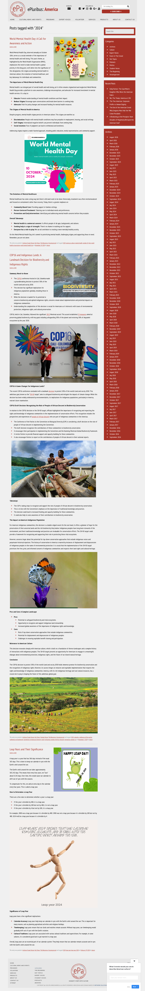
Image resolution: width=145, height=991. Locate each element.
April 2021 (113, 289)
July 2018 (113, 375)
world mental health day (26, 245)
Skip (128, 986)
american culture (70, 243)
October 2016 (114, 434)
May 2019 (113, 344)
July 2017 (113, 409)
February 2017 (114, 421)
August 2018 (114, 372)
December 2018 (115, 360)
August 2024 (114, 202)
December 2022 (115, 264)
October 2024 (114, 196)
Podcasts (112, 62)
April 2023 (113, 251)
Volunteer (79, 19)
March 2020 (113, 323)
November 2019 (115, 329)
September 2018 (115, 369)
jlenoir (48, 245)
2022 (48, 314)
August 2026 (114, 137)
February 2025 (114, 183)
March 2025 (113, 180)
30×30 (32, 394)
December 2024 (115, 190)
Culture (112, 50)
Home (12, 19)
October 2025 (114, 159)
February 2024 (114, 220)
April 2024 (113, 214)
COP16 (19, 278)
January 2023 (114, 261)
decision (51, 391)
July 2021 (113, 282)
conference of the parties (85, 737)
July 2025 (113, 168)
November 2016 (115, 431)
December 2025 (115, 152)
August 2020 (114, 310)
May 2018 (113, 378)
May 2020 (113, 316)
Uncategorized (52, 243)
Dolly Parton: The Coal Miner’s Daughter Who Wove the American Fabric (121, 92)
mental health (78, 243)
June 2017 (113, 412)
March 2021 (113, 292)
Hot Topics (37, 243)
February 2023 (114, 258)
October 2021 (114, 273)
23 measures (82, 314)
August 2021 (114, 279)
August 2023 (114, 239)
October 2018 (114, 366)
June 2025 (113, 171)
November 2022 (115, 267)
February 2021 (114, 295)
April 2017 (113, 415)
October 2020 (114, 304)
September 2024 (115, 199)
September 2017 (115, 403)
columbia (76, 737)
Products (104, 19)
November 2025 (115, 156)
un (75, 740)
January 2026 (114, 149)
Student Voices (44, 737)
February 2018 (114, 387)
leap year (68, 950)
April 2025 (113, 177)
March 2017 (113, 418)
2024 (64, 243)
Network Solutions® (101, 985)
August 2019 (114, 335)
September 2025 (115, 162)
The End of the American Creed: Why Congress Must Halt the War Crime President (120, 110)
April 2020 (113, 319)
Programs (50, 19)
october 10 (85, 243)
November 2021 (115, 270)
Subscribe (115, 11)
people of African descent (40, 416)
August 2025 (114, 165)
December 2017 (115, 394)
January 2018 (114, 390)
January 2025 (114, 186)
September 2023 (115, 236)
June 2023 (113, 245)
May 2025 (113, 174)
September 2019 (115, 332)
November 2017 (115, 397)
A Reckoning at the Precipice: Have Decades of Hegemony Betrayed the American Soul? (122, 119)
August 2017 (114, 406)
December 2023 (115, 227)
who (90, 243)
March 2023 (113, 255)
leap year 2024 (75, 950)
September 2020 (115, 307)
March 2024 (113, 217)
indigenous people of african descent (54, 740)
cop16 (42, 740)
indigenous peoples (69, 740)
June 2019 (113, 341)
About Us (116, 19)
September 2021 (115, 276)
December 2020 (115, 298)
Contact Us (130, 19)
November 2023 (115, 230)
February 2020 (114, 326)
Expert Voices (65, 19)
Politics (112, 65)
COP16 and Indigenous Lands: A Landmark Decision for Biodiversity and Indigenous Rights (29, 259)
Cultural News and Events (30, 19)
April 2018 (113, 381)
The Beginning (44, 243)
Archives (25, 243)
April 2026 (113, 140)
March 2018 (113, 384)
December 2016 (115, 428)
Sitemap (13, 983)
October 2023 (114, 233)
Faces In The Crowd (116, 56)
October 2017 (114, 400)
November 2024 (115, 193)
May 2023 (113, 248)
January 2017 (114, 425)
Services (92, 19)
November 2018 (115, 363)
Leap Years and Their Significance (26, 749)
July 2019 (113, 338)
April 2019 (113, 347)
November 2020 (115, 301)
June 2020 (113, 313)
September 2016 (115, 437)
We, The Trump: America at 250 (120, 98)
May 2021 (113, 285)
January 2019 (114, 357)
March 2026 (113, 143)
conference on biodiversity (16, 740)
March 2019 (113, 350)
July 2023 (113, 242)
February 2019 (114, 353)
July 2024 (113, 205)
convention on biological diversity (32, 740)
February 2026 (114, 146)
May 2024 (113, 211)
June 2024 (113, 208)
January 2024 (114, 224)
